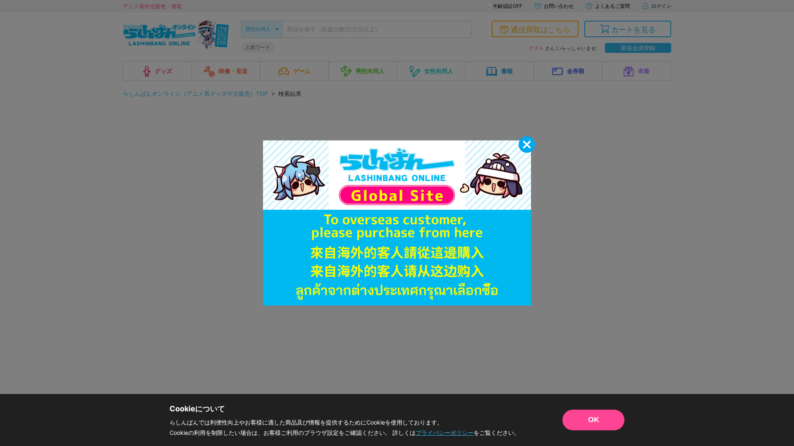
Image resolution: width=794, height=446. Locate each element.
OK (593, 419)
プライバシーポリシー (445, 432)
